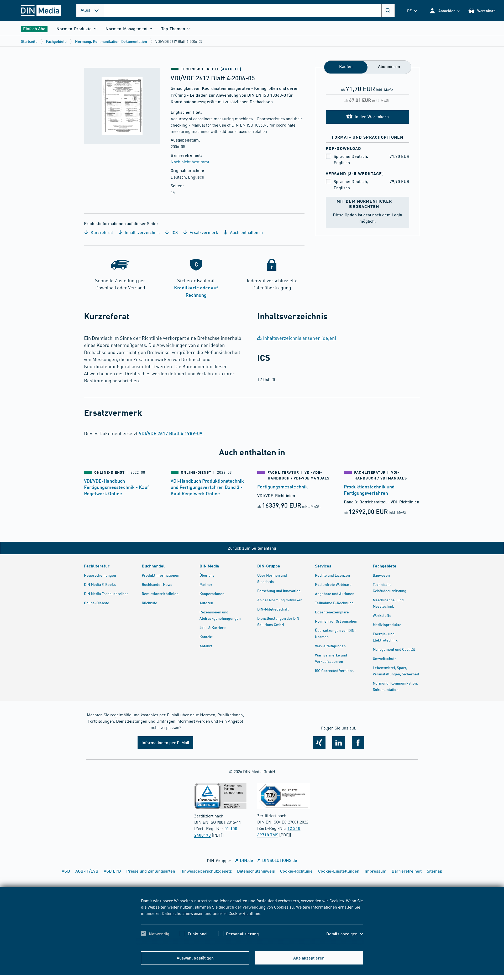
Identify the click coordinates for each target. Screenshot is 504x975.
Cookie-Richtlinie (244, 913)
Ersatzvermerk (203, 232)
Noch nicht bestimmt (190, 161)
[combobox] (249, 10)
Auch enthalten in (246, 232)
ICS (174, 232)
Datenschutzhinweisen (182, 913)
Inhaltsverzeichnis (141, 232)
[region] (252, 921)
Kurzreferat (101, 232)
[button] (444, 10)
